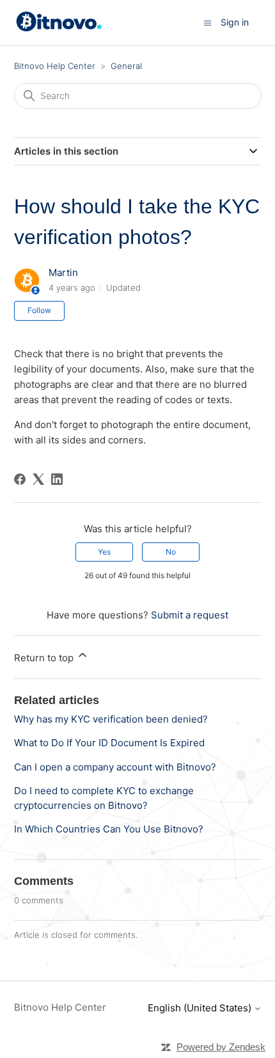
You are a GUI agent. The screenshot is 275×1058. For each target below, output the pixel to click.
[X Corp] (38, 479)
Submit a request (189, 615)
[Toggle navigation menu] (207, 22)
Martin (63, 272)
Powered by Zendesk (221, 1046)
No (171, 551)
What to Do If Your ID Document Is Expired (109, 743)
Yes (104, 551)
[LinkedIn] (57, 479)
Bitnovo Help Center (54, 66)
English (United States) (201, 1007)
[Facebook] (20, 479)
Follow (39, 310)
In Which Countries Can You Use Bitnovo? (108, 829)
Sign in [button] (235, 22)
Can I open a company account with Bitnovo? (115, 767)
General (126, 66)
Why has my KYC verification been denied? (111, 719)
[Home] (61, 28)
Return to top (45, 658)
